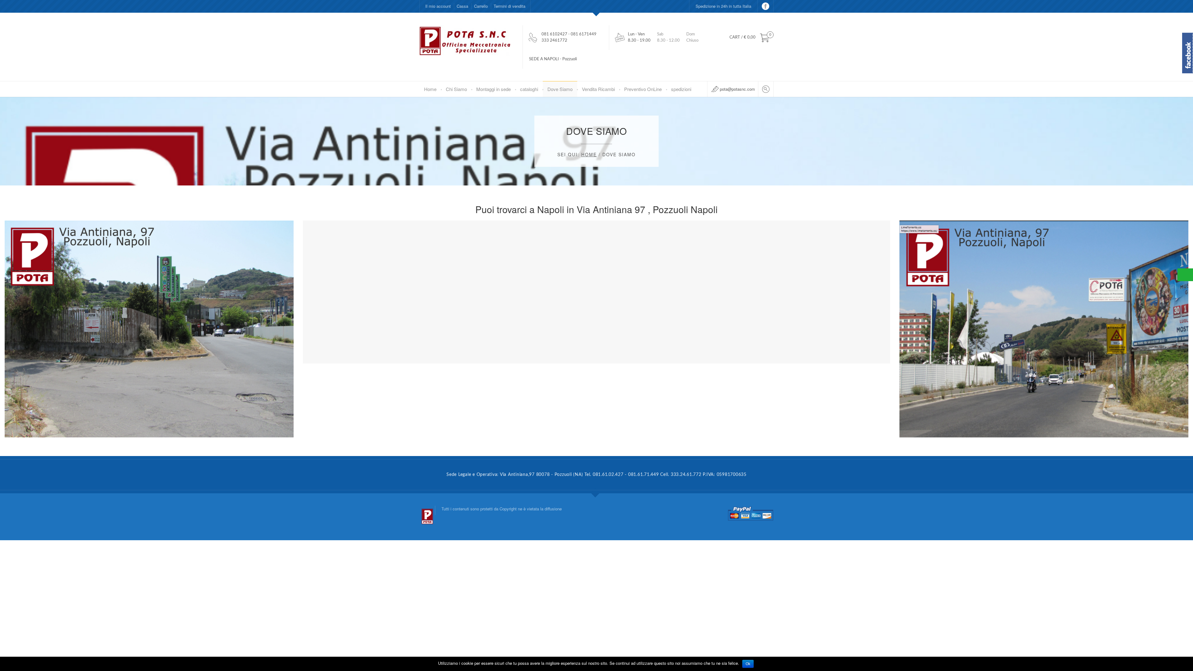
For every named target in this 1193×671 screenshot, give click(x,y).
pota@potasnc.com (737, 89)
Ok (748, 664)
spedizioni (681, 89)
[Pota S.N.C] (427, 510)
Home (430, 89)
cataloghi (529, 89)
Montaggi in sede (493, 89)
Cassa (462, 6)
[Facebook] (765, 6)
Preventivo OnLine (643, 89)
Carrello (481, 6)
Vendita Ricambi (598, 89)
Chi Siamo (456, 89)
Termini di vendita (509, 6)
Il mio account (438, 6)
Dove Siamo (560, 89)
